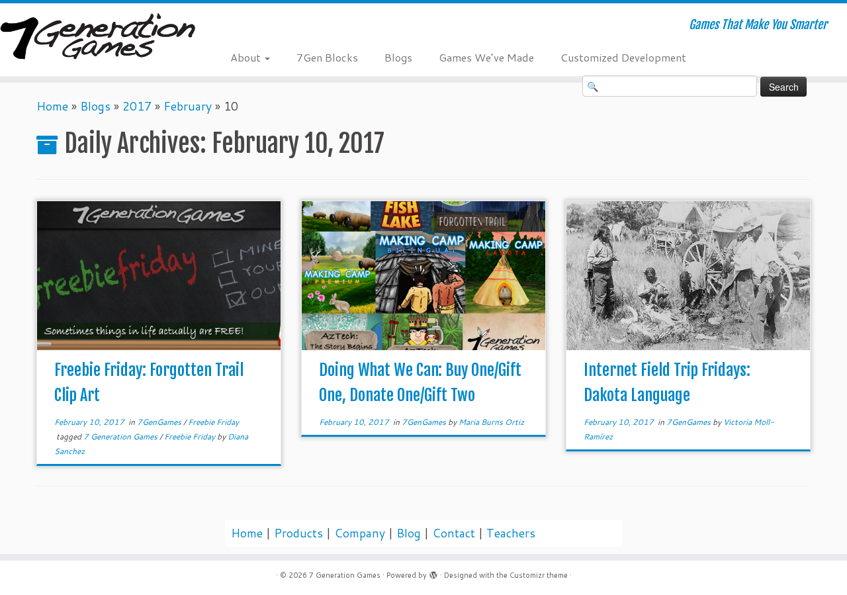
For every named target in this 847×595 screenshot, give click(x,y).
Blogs (398, 57)
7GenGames (160, 422)
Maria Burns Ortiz (491, 422)
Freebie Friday (213, 422)
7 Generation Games (121, 436)
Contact (453, 533)
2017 (137, 106)
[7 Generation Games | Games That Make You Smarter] (97, 38)
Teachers (510, 533)
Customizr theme (539, 575)
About (246, 57)
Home (52, 106)
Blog (408, 533)
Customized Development (623, 57)
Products (298, 533)
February (187, 106)
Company (359, 533)
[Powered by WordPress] (433, 572)
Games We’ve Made (486, 57)
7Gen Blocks (327, 57)
